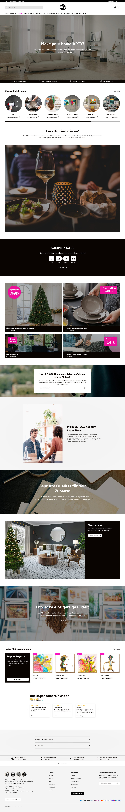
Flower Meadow (81, 675)
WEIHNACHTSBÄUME (80, 13)
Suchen (51, 775)
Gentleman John (104, 675)
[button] (119, 7)
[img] (63, 699)
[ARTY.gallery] (52, 103)
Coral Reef (35, 675)
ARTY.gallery (53, 114)
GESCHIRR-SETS (29, 13)
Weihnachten (52, 784)
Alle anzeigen (116, 649)
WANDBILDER (40, 13)
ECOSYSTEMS (72, 114)
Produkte (51, 778)
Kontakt (73, 775)
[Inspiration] (111, 103)
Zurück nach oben (62, 764)
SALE (14, 114)
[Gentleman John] (110, 663)
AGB (72, 790)
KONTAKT (59, 13)
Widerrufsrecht (75, 781)
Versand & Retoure (76, 778)
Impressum (74, 787)
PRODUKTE (13, 13)
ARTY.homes (10, 806)
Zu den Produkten (94, 535)
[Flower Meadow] (87, 663)
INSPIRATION (51, 13)
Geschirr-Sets (33, 114)
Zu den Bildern (62, 620)
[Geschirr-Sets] (33, 103)
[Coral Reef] (43, 663)
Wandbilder (52, 787)
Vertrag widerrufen (78, 793)
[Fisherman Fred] (65, 663)
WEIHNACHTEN (68, 13)
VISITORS (91, 114)
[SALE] (13, 103)
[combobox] (24, 7)
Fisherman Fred (59, 675)
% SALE (20, 13)
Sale (50, 781)
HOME (7, 13)
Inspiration (111, 114)
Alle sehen (117, 91)
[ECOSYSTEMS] (72, 103)
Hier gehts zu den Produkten (62, 193)
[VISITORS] (91, 103)
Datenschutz (74, 784)
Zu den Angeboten (62, 267)
